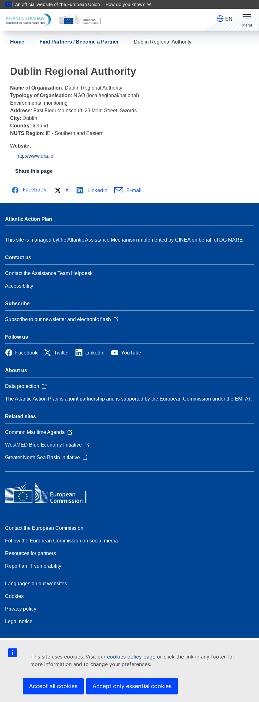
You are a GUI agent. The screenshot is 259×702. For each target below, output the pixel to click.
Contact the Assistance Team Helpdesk (49, 273)
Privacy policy (20, 608)
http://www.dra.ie (34, 156)
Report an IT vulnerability (33, 566)
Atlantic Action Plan (28, 219)
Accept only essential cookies (132, 686)
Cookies (14, 596)
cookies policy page (131, 656)
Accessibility (19, 286)
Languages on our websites (36, 583)
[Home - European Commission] (51, 493)
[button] (220, 18)
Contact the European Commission (44, 528)
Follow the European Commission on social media (61, 540)
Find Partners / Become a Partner (79, 41)
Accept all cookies (53, 686)
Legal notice (19, 621)
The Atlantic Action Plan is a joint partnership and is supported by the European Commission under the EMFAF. (128, 398)
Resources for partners (30, 553)
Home (17, 41)
